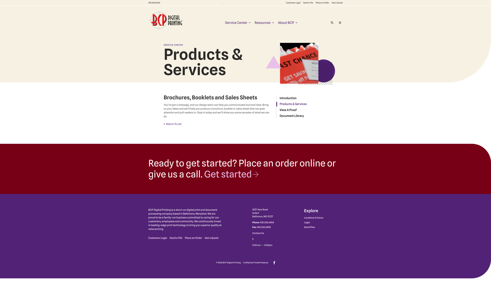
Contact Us (258, 233)
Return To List (174, 124)
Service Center (236, 23)
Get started (228, 174)
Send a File (308, 3)
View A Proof (288, 110)
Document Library (292, 116)
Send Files (309, 227)
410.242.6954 (154, 3)
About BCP (286, 23)
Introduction (288, 98)
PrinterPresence (260, 262)
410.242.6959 (264, 227)
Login (307, 222)
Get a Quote (337, 3)
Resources (263, 23)
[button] (332, 22)
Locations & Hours (313, 217)
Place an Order (322, 3)
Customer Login (293, 3)
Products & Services (293, 104)
